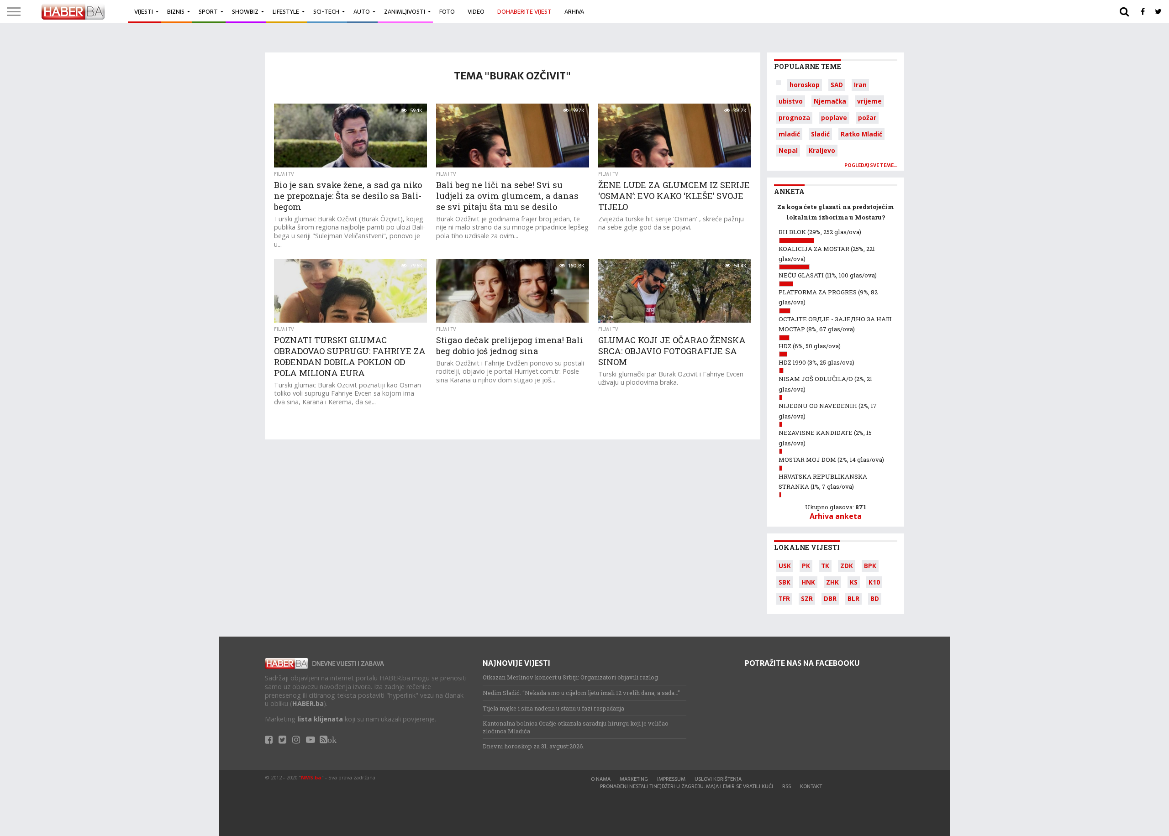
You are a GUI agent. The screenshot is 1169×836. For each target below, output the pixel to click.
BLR (853, 598)
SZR (807, 598)
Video (476, 11)
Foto (447, 11)
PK (806, 565)
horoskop (805, 84)
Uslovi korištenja (718, 779)
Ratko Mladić (861, 134)
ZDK (846, 565)
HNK (808, 582)
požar (867, 117)
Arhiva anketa (836, 516)
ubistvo (791, 101)
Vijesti (143, 11)
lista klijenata (320, 719)
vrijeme (869, 101)
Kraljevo (822, 150)
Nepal (788, 150)
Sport (208, 11)
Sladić (820, 134)
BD (874, 598)
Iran (860, 84)
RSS (786, 786)
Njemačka (830, 101)
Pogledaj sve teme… (870, 165)
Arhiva (574, 11)
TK (825, 565)
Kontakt (811, 786)
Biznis (175, 11)
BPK (870, 565)
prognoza (794, 117)
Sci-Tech (326, 11)
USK (785, 565)
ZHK (832, 582)
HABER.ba (308, 703)
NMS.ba (311, 777)
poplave (834, 117)
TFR (784, 598)
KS (854, 582)
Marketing (634, 779)
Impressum (671, 779)
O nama (601, 779)
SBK (784, 582)
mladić (789, 134)
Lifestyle (286, 11)
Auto (361, 11)
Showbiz (245, 11)
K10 (874, 582)
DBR (830, 598)
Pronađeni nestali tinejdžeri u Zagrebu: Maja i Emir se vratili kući (686, 786)
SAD (837, 84)
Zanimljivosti (404, 11)
